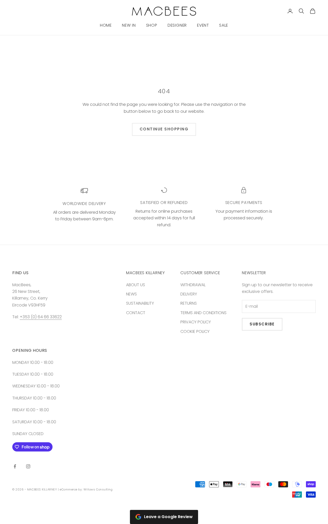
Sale (223, 25)
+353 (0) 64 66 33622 (41, 317)
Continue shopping (164, 129)
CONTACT (135, 313)
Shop (151, 25)
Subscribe (262, 324)
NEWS (131, 294)
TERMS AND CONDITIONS (203, 313)
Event (203, 25)
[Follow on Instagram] (28, 466)
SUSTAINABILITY (140, 303)
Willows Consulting (98, 489)
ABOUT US (135, 285)
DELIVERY (188, 294)
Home (106, 25)
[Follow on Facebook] (14, 466)
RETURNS (188, 303)
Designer (177, 25)
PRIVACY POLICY (195, 322)
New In (129, 25)
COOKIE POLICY (195, 331)
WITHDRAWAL (193, 285)
